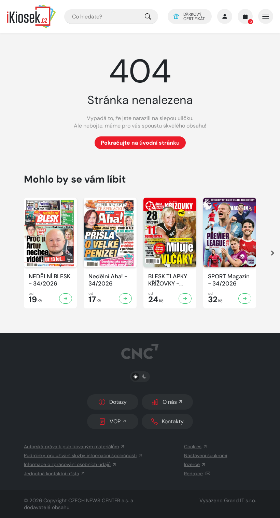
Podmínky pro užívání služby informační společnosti (80, 455)
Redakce (193, 473)
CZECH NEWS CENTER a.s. (98, 500)
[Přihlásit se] (224, 16)
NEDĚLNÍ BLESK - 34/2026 (49, 280)
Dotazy (118, 402)
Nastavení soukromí (205, 455)
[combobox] (111, 16)
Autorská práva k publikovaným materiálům (71, 446)
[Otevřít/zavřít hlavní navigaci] (265, 16)
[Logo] (31, 16)
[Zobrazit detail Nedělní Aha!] (125, 298)
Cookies (192, 446)
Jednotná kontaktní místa (51, 473)
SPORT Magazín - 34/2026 (229, 280)
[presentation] (266, 253)
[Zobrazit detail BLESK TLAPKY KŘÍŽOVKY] (185, 298)
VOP (115, 421)
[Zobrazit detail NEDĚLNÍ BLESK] (65, 298)
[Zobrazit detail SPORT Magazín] (244, 298)
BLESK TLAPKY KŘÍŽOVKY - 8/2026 (167, 280)
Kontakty (173, 421)
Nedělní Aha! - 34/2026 (107, 280)
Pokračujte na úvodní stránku (140, 142)
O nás (170, 402)
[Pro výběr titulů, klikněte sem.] (148, 16)
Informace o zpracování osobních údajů (67, 464)
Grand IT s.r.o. (240, 500)
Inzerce (192, 464)
